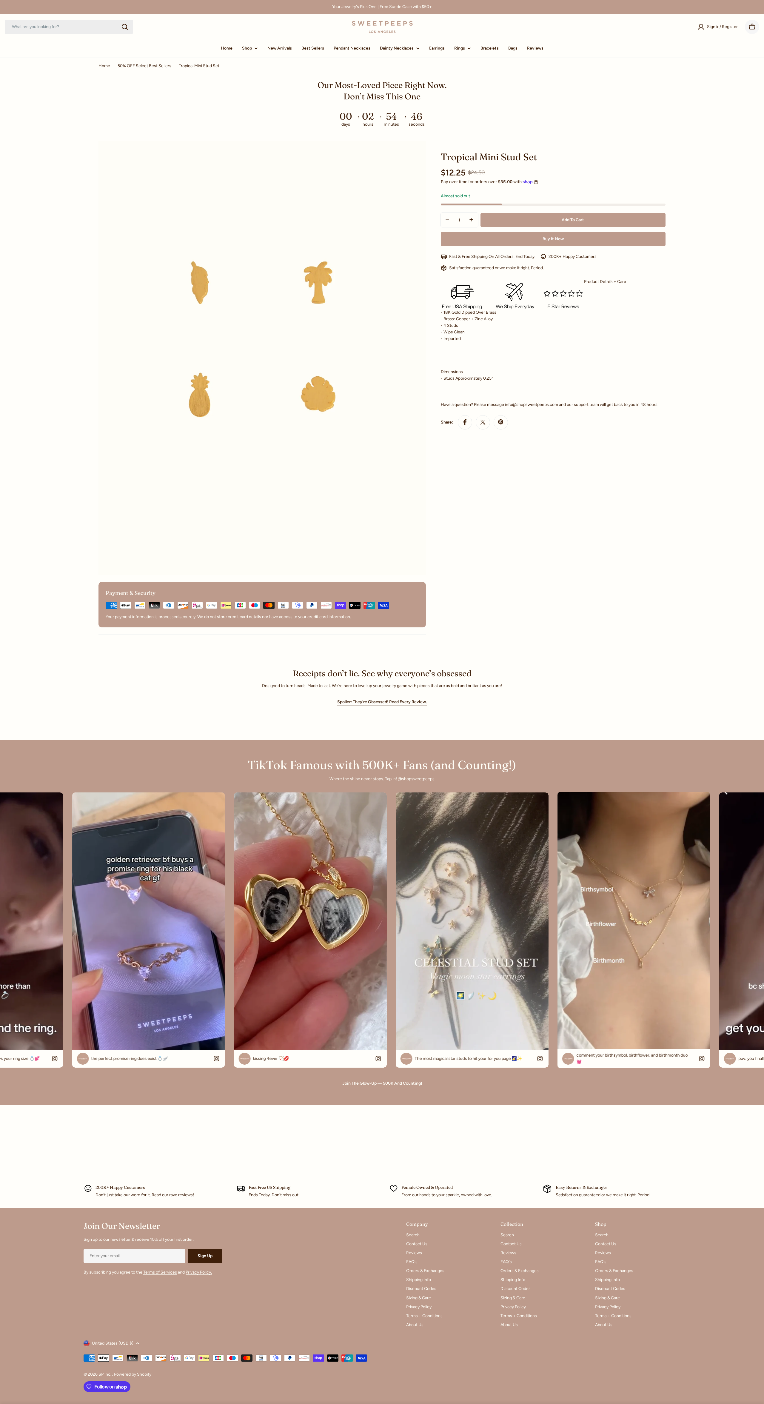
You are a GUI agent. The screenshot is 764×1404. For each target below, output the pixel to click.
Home (104, 65)
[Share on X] (483, 422)
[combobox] (69, 27)
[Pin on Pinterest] (501, 422)
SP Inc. (105, 1374)
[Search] (124, 26)
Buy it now (553, 238)
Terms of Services (160, 1272)
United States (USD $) (112, 1343)
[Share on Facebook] (465, 422)
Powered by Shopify (132, 1374)
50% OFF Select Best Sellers (144, 65)
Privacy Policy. (199, 1272)
